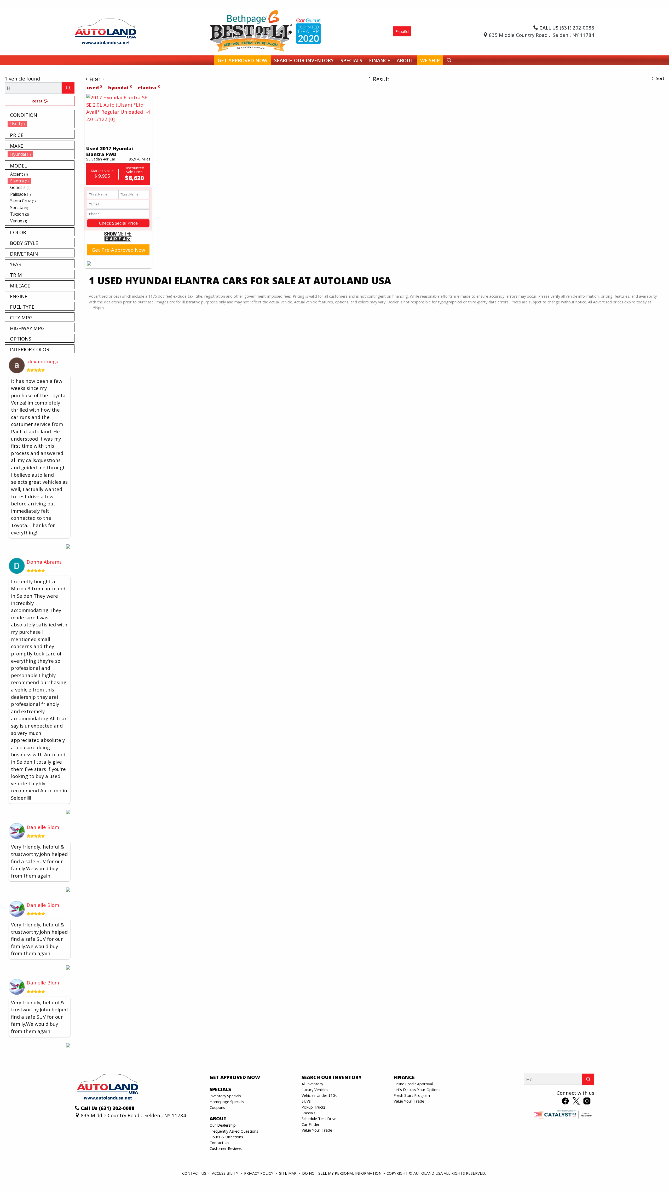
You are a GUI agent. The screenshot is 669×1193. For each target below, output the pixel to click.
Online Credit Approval (413, 1083)
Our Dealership (223, 1125)
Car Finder (311, 1124)
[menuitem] (41, 123)
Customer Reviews (226, 1148)
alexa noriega (43, 361)
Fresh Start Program (412, 1095)
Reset (38, 100)
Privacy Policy (259, 1173)
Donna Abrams (44, 561)
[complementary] (653, 1177)
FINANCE (404, 1077)
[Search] (68, 88)
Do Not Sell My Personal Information (342, 1173)
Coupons (217, 1107)
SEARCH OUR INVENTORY (332, 1077)
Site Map (288, 1173)
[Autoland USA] (105, 30)
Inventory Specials (225, 1095)
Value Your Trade (317, 1130)
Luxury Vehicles (315, 1089)
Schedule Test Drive (319, 1118)
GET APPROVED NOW (235, 1077)
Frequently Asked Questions (234, 1131)
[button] (242, 60)
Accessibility (225, 1173)
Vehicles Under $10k (319, 1095)
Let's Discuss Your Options (417, 1089)
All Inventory (312, 1083)
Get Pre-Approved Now (118, 249)
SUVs (306, 1101)
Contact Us (219, 1142)
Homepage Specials (227, 1101)
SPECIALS (220, 1089)
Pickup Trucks (314, 1107)
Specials (308, 1112)
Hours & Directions (226, 1136)
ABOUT (218, 1118)
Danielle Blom (43, 827)
